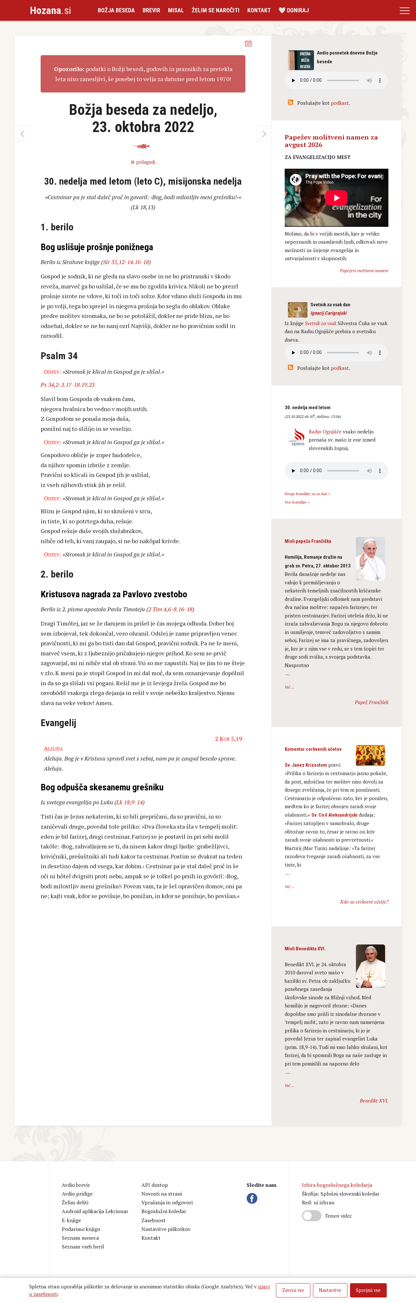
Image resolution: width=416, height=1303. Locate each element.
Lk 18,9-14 (129, 802)
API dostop (154, 1184)
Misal (176, 10)
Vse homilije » (297, 502)
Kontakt (259, 10)
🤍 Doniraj (294, 10)
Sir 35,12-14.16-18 (126, 262)
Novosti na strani (161, 1193)
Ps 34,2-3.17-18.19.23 (68, 384)
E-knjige (71, 1220)
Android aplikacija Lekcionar (95, 1211)
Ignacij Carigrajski (328, 313)
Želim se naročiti (216, 10)
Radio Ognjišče (325, 431)
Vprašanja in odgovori (167, 1202)
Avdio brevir (76, 1184)
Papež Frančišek (371, 702)
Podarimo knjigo (81, 1229)
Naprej (264, 133)
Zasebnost (153, 1220)
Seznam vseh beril (83, 1246)
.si (50, 10)
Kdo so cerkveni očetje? (364, 901)
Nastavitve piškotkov (165, 1229)
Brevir (151, 10)
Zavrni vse (293, 1290)
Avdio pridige (77, 1193)
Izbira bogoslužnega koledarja (337, 1184)
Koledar (248, 43)
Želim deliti (75, 1202)
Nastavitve (330, 1290)
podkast (340, 103)
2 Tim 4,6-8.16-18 (170, 609)
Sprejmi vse (368, 1290)
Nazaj (22, 133)
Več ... (289, 687)
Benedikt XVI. (374, 1100)
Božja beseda (116, 10)
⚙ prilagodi (143, 162)
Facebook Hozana (253, 1198)
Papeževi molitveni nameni (364, 271)
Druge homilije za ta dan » (307, 493)
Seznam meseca (80, 1237)
